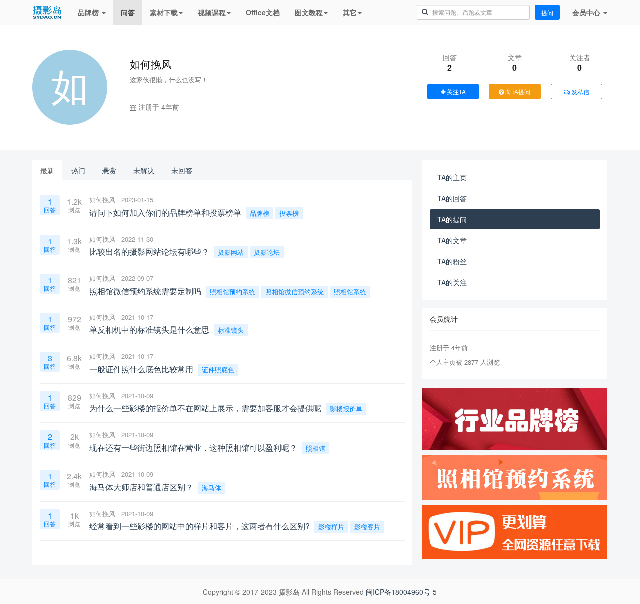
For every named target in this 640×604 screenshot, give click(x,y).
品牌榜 (89, 12)
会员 (586, 12)
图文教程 (309, 12)
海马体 (212, 487)
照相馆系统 (350, 291)
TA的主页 (452, 177)
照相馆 (316, 448)
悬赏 (109, 170)
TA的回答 (452, 198)
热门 (79, 170)
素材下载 (164, 12)
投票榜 (289, 213)
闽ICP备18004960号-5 (401, 592)
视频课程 (212, 12)
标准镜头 (231, 330)
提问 (548, 12)
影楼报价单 (346, 408)
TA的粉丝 (452, 261)
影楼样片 (331, 526)
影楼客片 (367, 526)
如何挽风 (103, 199)
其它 (350, 12)
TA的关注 (452, 282)
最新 (47, 170)
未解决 (144, 170)
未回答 (182, 170)
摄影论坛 (267, 252)
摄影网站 (231, 252)
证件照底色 (218, 369)
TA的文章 (452, 240)
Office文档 (263, 12)
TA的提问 (452, 219)
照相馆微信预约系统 (295, 291)
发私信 (580, 91)
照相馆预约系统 (233, 291)
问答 (128, 12)
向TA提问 (517, 91)
